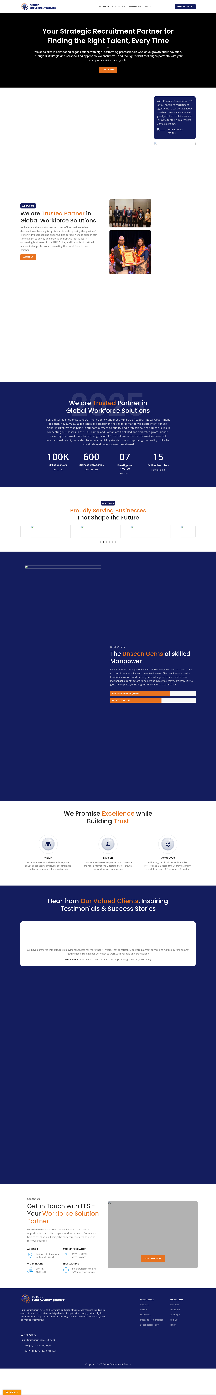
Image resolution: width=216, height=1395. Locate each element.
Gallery (143, 1103)
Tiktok (173, 1118)
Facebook (174, 1098)
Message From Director (151, 1113)
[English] (158, 6)
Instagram (175, 1103)
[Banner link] (153, 1028)
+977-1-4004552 (48, 1145)
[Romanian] (167, 6)
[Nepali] (164, 6)
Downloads (145, 1108)
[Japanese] (161, 6)
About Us (28, 257)
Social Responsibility (149, 1118)
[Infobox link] (175, 132)
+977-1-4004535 (31, 1145)
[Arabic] (155, 6)
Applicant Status (185, 6)
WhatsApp (175, 1108)
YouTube (174, 1113)
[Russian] (170, 6)
